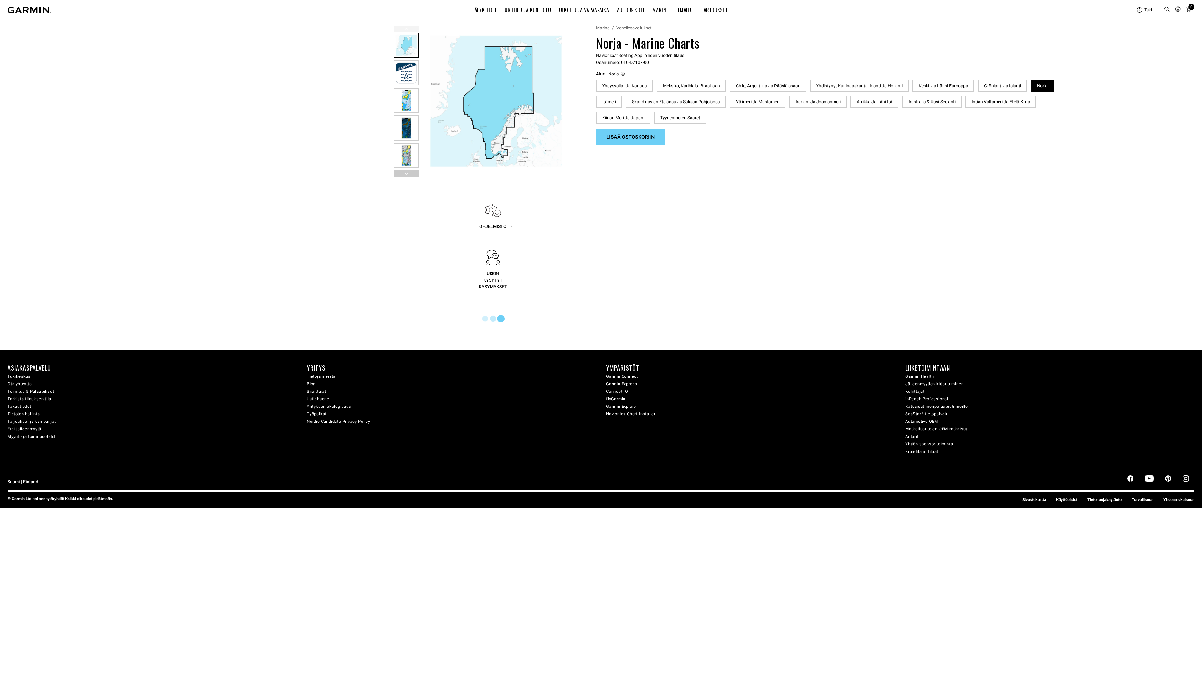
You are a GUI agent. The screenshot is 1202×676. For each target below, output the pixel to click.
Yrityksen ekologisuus (329, 406)
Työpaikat (316, 414)
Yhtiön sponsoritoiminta (929, 444)
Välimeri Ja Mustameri (757, 101)
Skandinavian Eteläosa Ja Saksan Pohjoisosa (676, 101)
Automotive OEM (921, 421)
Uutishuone (318, 399)
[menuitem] (1148, 10)
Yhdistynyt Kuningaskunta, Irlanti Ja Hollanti (859, 85)
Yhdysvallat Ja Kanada (624, 85)
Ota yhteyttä (20, 384)
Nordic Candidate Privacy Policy (338, 421)
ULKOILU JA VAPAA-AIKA (584, 10)
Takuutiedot (19, 406)
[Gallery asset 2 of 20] (406, 72)
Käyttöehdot (1066, 499)
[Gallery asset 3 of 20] (406, 100)
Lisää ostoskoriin (630, 137)
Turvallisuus (1142, 499)
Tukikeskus (19, 376)
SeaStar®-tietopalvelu (926, 414)
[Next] (563, 101)
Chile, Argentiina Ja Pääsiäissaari (768, 85)
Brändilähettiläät (921, 451)
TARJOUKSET (714, 10)
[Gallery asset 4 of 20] (406, 128)
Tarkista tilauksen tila (29, 399)
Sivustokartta (1034, 499)
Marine (602, 28)
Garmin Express (621, 384)
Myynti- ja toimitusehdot (32, 436)
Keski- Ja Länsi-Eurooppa (943, 85)
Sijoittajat (316, 391)
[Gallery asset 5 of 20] (406, 155)
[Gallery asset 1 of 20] (496, 101)
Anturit (912, 436)
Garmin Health (919, 376)
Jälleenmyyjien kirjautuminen (934, 384)
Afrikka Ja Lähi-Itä (874, 101)
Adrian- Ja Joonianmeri (818, 101)
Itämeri (609, 101)
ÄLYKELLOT (486, 10)
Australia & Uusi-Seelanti (932, 101)
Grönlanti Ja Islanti (1002, 85)
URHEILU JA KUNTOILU (528, 10)
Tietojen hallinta (24, 414)
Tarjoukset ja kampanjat (32, 421)
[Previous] (406, 29)
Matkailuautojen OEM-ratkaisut (936, 429)
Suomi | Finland (23, 481)
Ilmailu (684, 10)
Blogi (312, 384)
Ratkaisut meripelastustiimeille (936, 406)
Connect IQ (617, 391)
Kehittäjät (915, 391)
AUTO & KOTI (631, 10)
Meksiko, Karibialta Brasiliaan (691, 85)
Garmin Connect (622, 376)
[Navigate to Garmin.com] (29, 10)
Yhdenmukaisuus (1178, 499)
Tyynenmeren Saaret (680, 117)
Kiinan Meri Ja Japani (623, 117)
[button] (611, 74)
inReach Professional (926, 399)
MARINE (660, 10)
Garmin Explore (621, 406)
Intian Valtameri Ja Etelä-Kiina (1001, 101)
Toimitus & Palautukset (31, 391)
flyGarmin (615, 399)
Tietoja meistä (321, 376)
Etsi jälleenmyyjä (24, 429)
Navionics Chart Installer (630, 414)
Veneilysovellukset (634, 28)
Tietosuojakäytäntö (1104, 499)
